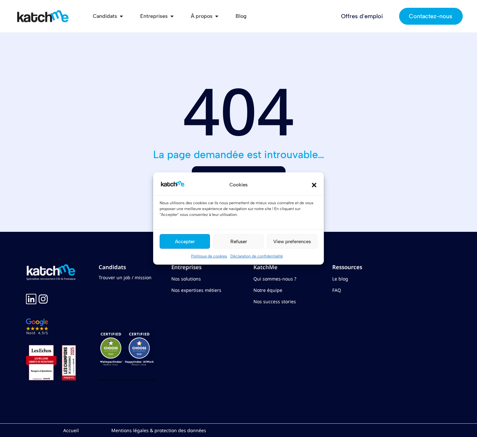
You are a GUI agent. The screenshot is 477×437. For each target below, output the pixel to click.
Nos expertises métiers (196, 290)
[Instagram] (43, 299)
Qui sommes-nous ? (274, 279)
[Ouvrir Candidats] (121, 16)
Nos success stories (274, 301)
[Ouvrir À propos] (216, 16)
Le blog (340, 279)
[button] (314, 185)
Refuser (238, 241)
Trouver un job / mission (125, 277)
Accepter (185, 241)
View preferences (292, 241)
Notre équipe (267, 290)
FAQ (336, 290)
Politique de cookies (209, 256)
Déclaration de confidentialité (256, 256)
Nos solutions (186, 279)
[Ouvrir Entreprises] (172, 16)
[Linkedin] (31, 299)
